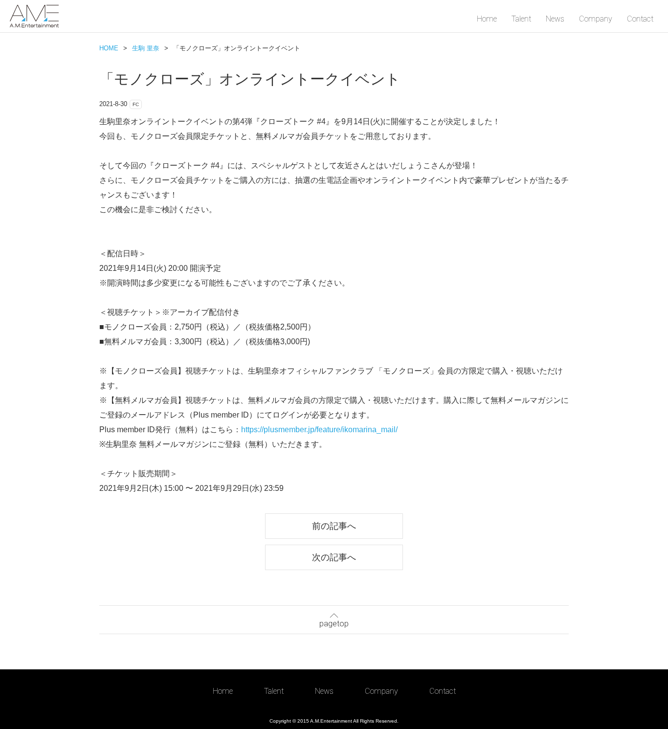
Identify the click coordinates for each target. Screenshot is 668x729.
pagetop (334, 623)
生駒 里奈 (145, 48)
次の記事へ (334, 557)
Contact (640, 18)
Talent (521, 18)
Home (487, 18)
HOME (108, 48)
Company (595, 18)
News (555, 18)
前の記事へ (334, 526)
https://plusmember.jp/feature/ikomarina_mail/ (319, 429)
